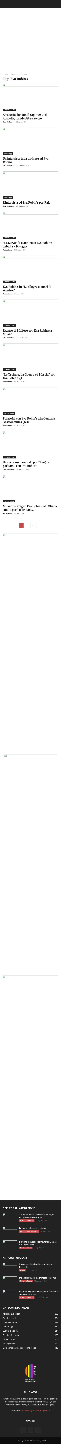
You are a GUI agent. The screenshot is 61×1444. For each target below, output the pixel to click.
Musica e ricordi (26, 1248)
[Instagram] (30, 1430)
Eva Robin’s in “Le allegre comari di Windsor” (27, 288)
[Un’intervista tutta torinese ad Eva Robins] (30, 141)
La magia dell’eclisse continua (32, 1228)
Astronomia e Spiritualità (29, 1231)
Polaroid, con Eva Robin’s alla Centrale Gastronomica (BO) (29, 420)
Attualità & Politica (27, 1221)
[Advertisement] (30, 39)
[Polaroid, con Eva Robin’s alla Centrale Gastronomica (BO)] (30, 401)
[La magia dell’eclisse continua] (10, 1232)
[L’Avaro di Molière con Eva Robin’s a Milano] (30, 313)
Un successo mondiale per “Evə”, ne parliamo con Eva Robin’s (26, 464)
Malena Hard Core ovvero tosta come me (37, 1278)
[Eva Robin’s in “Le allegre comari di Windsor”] (30, 269)
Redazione (7, 250)
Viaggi (22, 1270)
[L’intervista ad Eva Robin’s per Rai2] (30, 185)
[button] (4, 4)
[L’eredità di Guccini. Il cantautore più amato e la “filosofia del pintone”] (10, 1245)
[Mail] (38, 1430)
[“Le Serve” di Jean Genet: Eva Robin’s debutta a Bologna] (30, 225)
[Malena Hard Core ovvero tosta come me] (10, 1281)
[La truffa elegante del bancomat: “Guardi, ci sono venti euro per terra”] (10, 1295)
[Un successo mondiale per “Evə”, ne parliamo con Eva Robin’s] (30, 445)
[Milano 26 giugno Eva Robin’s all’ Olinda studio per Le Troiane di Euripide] (30, 488)
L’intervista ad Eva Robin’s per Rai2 (26, 202)
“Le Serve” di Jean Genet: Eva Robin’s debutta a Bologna (27, 244)
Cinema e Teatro (9, 110)
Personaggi (8, 154)
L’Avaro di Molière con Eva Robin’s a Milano (27, 332)
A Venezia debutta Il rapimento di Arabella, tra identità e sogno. (25, 116)
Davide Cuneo (8, 122)
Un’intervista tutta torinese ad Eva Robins (25, 160)
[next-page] (38, 525)
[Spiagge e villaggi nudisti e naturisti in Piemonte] (10, 1268)
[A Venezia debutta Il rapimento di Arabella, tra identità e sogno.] (30, 97)
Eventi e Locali (9, 413)
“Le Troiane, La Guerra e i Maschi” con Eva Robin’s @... (29, 376)
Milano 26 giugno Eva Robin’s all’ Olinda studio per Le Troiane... (30, 507)
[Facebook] (23, 1430)
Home (5, 74)
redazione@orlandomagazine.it (36, 1410)
